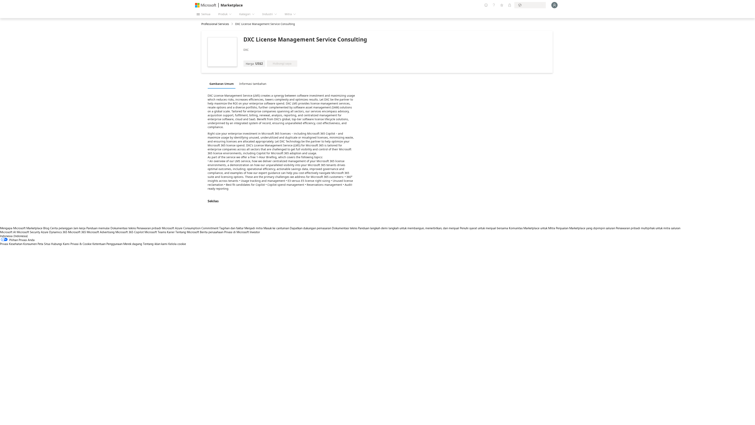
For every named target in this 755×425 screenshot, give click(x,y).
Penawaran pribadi (149, 228)
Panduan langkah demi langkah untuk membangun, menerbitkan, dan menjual (408, 228)
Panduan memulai (98, 228)
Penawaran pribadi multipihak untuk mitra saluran (648, 228)
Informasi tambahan (252, 84)
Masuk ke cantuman (276, 228)
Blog (46, 228)
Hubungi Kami (60, 244)
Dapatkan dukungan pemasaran (310, 228)
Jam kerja (79, 228)
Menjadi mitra (253, 228)
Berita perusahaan (211, 232)
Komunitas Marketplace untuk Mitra (532, 228)
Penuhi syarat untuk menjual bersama (484, 228)
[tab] (223, 83)
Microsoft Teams (155, 232)
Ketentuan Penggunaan (107, 244)
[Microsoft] (205, 5)
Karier (171, 232)
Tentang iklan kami (155, 244)
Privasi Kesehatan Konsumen (18, 244)
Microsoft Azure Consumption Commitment (190, 228)
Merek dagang (132, 244)
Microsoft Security (28, 232)
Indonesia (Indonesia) (14, 236)
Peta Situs (44, 244)
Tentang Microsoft (187, 232)
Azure (44, 232)
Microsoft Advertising (101, 232)
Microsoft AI (8, 232)
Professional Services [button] (215, 24)
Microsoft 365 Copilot (129, 232)
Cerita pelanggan (61, 228)
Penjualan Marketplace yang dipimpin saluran (585, 228)
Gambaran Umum (221, 84)
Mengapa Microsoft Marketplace (21, 228)
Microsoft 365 (77, 232)
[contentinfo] (232, 24)
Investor (255, 232)
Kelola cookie (177, 244)
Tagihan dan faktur (231, 228)
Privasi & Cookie (81, 244)
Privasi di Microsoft (236, 232)
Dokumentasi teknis (123, 228)
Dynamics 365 (58, 232)
